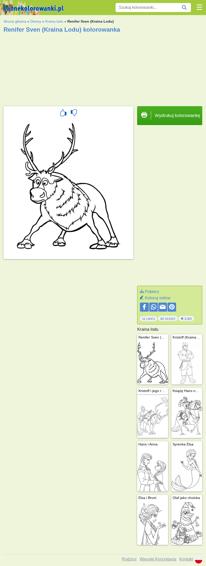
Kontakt (186, 559)
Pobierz (152, 291)
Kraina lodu (54, 21)
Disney (35, 21)
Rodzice (129, 559)
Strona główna (15, 21)
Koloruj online (157, 298)
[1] (63, 113)
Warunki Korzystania (158, 559)
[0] (74, 113)
